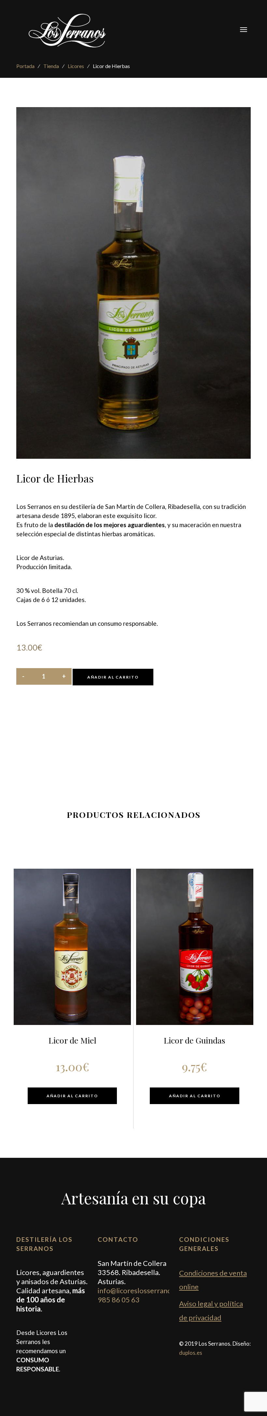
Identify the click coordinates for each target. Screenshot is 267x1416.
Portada (25, 66)
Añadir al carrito (113, 677)
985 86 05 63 (119, 1299)
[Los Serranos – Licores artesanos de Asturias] (69, 30)
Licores (76, 66)
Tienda (51, 66)
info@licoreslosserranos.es (141, 1290)
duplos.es (190, 1352)
